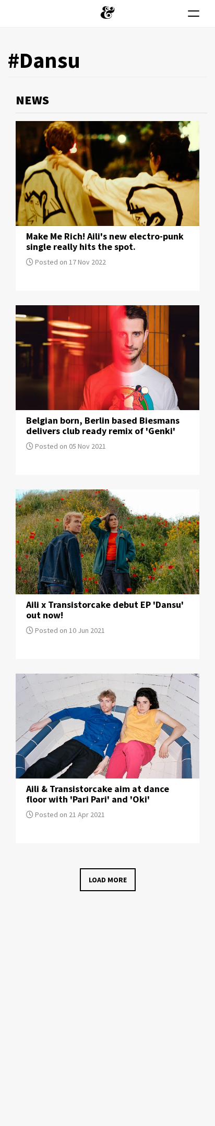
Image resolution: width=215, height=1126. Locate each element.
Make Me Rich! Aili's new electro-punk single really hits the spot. (105, 241)
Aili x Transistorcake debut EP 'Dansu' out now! (105, 609)
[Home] (107, 12)
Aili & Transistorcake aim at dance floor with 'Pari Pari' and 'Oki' (97, 794)
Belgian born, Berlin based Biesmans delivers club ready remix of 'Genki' (103, 425)
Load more (108, 879)
